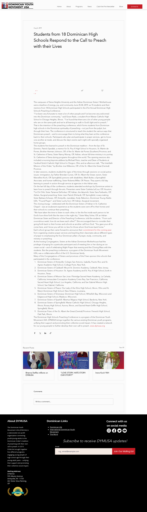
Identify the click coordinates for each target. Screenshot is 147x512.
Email (57, 446)
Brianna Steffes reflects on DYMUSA (37, 374)
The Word (54, 434)
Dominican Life (56, 427)
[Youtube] (125, 430)
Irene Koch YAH (102, 373)
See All (121, 347)
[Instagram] (109, 430)
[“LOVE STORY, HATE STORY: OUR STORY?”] (73, 360)
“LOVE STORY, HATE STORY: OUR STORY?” (73, 374)
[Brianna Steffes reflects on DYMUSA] (38, 360)
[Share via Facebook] (35, 333)
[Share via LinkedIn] (45, 333)
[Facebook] (114, 430)
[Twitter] (119, 430)
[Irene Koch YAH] (108, 360)
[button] (89, 6)
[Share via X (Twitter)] (40, 333)
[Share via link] (51, 333)
